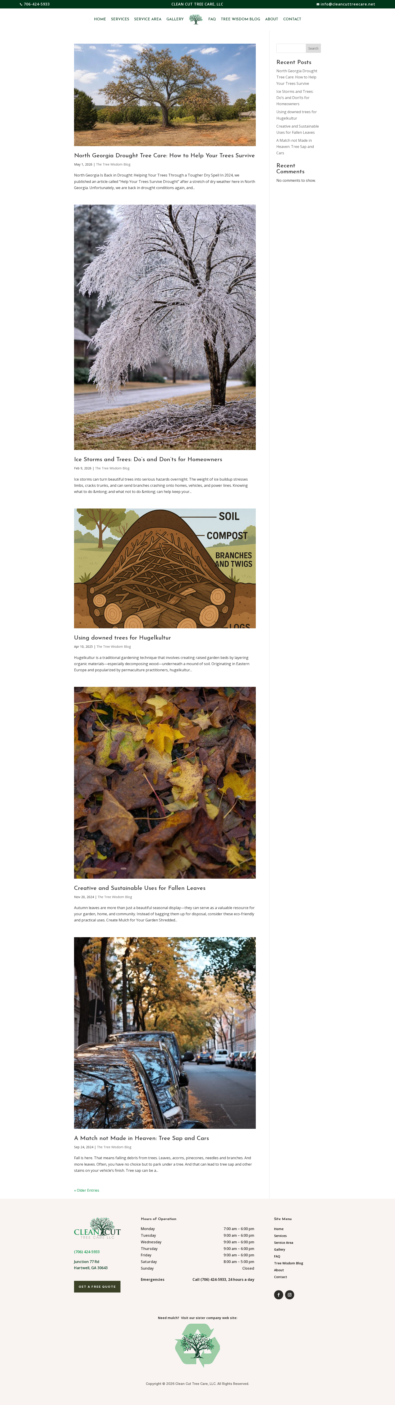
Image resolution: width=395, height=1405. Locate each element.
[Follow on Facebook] (278, 1294)
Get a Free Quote (97, 1286)
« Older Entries (86, 1190)
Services (120, 19)
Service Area (147, 19)
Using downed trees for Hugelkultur (122, 638)
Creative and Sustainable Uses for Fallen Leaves (140, 888)
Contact (292, 19)
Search (313, 48)
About (271, 19)
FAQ (212, 19)
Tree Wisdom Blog (240, 19)
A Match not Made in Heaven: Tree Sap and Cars (141, 1138)
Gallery (175, 19)
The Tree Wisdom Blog (113, 164)
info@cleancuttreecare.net (348, 4)
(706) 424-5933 (87, 1251)
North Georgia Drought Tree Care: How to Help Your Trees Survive (164, 156)
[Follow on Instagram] (289, 1294)
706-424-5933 (37, 4)
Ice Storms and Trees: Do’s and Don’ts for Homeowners (148, 460)
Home (100, 19)
